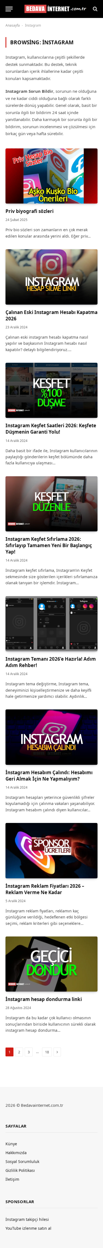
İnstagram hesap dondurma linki (43, 999)
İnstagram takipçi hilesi (27, 1219)
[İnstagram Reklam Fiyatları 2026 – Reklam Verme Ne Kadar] (51, 850)
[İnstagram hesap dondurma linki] (51, 964)
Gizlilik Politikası (20, 1170)
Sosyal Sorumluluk (22, 1161)
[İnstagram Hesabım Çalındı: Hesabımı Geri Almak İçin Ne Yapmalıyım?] (51, 737)
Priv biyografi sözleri (29, 211)
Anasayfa (12, 25)
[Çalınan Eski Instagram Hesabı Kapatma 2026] (51, 276)
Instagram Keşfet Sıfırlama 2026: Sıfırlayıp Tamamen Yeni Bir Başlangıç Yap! (48, 545)
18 (47, 1051)
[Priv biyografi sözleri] (51, 176)
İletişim (12, 1179)
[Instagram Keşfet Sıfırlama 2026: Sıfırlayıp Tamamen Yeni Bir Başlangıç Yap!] (51, 503)
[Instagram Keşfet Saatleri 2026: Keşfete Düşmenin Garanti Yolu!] (51, 390)
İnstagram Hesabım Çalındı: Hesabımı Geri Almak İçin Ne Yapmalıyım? (49, 775)
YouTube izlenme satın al (28, 1228)
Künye (11, 1143)
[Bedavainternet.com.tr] (54, 9)
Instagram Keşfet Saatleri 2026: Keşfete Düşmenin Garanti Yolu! (50, 428)
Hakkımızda (16, 1152)
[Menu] (9, 9)
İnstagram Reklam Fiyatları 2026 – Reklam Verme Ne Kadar (44, 889)
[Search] (95, 9)
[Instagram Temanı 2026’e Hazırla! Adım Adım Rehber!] (51, 623)
